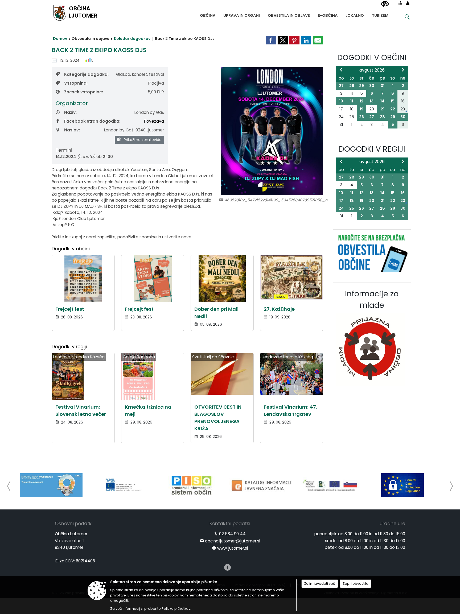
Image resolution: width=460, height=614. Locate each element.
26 (361, 116)
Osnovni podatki (74, 523)
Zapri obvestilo (355, 583)
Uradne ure (392, 523)
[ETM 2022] (51, 485)
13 (371, 101)
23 (402, 200)
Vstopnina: (76, 83)
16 (403, 193)
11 (351, 101)
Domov (60, 38)
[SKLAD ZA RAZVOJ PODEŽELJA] (332, 485)
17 (341, 200)
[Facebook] (227, 567)
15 (393, 101)
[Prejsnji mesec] (341, 70)
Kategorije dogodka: (86, 74)
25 (351, 208)
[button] (9, 486)
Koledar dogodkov (132, 38)
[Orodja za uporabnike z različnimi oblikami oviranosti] (385, 4)
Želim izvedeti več (319, 583)
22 (392, 109)
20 (371, 200)
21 (382, 109)
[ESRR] (121, 485)
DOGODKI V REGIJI (372, 149)
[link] (271, 40)
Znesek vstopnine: (83, 92)
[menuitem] (207, 14)
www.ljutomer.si (232, 548)
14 (382, 101)
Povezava (154, 121)
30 (371, 85)
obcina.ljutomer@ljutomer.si (232, 541)
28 (351, 85)
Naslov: (72, 130)
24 (341, 208)
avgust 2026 (372, 70)
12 (361, 101)
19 (361, 109)
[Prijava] (408, 3)
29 (361, 85)
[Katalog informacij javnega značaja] (262, 485)
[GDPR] (402, 485)
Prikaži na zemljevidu (142, 139)
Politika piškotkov (176, 608)
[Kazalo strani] (400, 3)
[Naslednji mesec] (403, 70)
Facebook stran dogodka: (92, 121)
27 (341, 85)
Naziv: (70, 112)
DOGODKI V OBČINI (371, 57)
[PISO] (191, 485)
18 (352, 200)
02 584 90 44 (232, 534)
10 (341, 101)
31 (382, 85)
